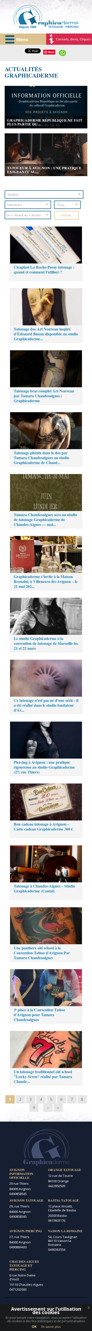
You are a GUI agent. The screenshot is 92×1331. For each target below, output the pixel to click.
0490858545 (17, 1194)
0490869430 (17, 1247)
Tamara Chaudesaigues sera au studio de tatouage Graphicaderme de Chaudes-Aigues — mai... (45, 519)
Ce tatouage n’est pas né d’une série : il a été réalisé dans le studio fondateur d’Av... (46, 705)
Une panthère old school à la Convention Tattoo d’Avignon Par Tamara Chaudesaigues (42, 952)
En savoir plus (51, 1327)
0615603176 (56, 1220)
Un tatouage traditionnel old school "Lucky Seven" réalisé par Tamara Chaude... (43, 1076)
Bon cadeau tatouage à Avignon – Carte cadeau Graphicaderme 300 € (43, 826)
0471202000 (17, 1289)
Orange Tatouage (64, 1169)
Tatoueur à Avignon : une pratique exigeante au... (44, 169)
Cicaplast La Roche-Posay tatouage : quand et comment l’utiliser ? (44, 269)
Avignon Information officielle (21, 1173)
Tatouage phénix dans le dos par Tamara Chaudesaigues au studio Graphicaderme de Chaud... (41, 457)
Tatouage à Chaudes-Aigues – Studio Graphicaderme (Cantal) (44, 888)
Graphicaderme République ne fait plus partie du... (44, 122)
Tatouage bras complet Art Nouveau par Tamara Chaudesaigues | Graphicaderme (44, 395)
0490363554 (56, 1249)
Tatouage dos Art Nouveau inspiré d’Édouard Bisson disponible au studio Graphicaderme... (46, 333)
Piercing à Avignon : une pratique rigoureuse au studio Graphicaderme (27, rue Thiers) (44, 767)
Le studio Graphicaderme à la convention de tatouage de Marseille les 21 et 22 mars (46, 643)
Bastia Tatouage (63, 1200)
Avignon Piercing (25, 1231)
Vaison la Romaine (65, 1231)
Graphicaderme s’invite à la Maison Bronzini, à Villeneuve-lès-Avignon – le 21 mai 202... (46, 581)
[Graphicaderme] (46, 17)
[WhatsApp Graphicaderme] (62, 52)
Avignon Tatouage (26, 1200)
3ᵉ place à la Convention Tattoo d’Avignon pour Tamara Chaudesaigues (39, 1014)
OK (34, 1326)
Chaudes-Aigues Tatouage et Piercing (24, 1265)
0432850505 (56, 1186)
